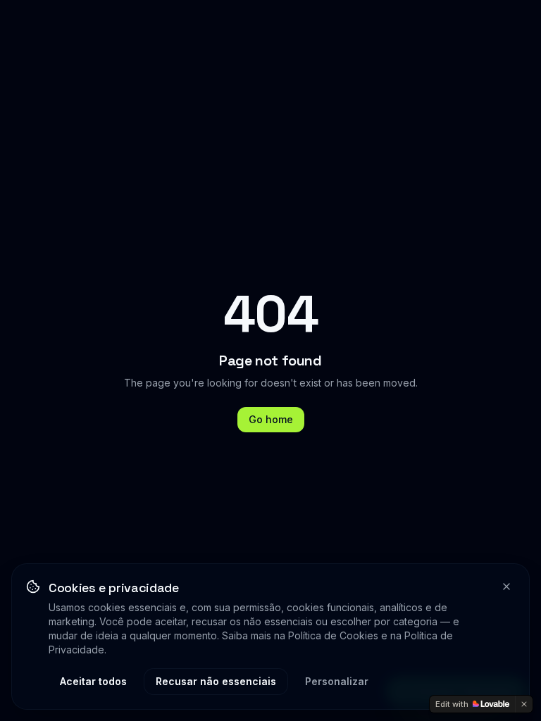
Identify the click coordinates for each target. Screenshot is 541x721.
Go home (271, 419)
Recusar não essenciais (216, 681)
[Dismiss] (524, 704)
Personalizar (336, 681)
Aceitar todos (93, 681)
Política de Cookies (333, 635)
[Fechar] (506, 586)
